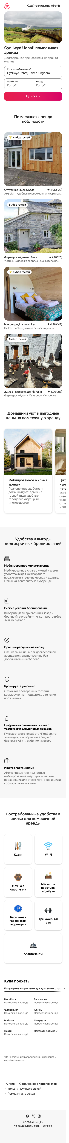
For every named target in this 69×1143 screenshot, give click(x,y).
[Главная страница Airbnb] (7, 5)
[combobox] (33, 73)
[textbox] (18, 85)
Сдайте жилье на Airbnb (43, 6)
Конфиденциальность (26, 1125)
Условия (48, 1125)
